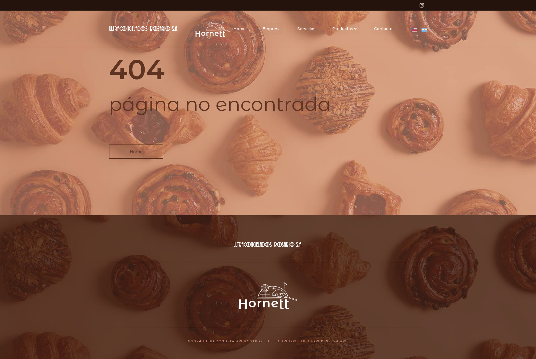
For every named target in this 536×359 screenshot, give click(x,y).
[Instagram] (421, 5)
